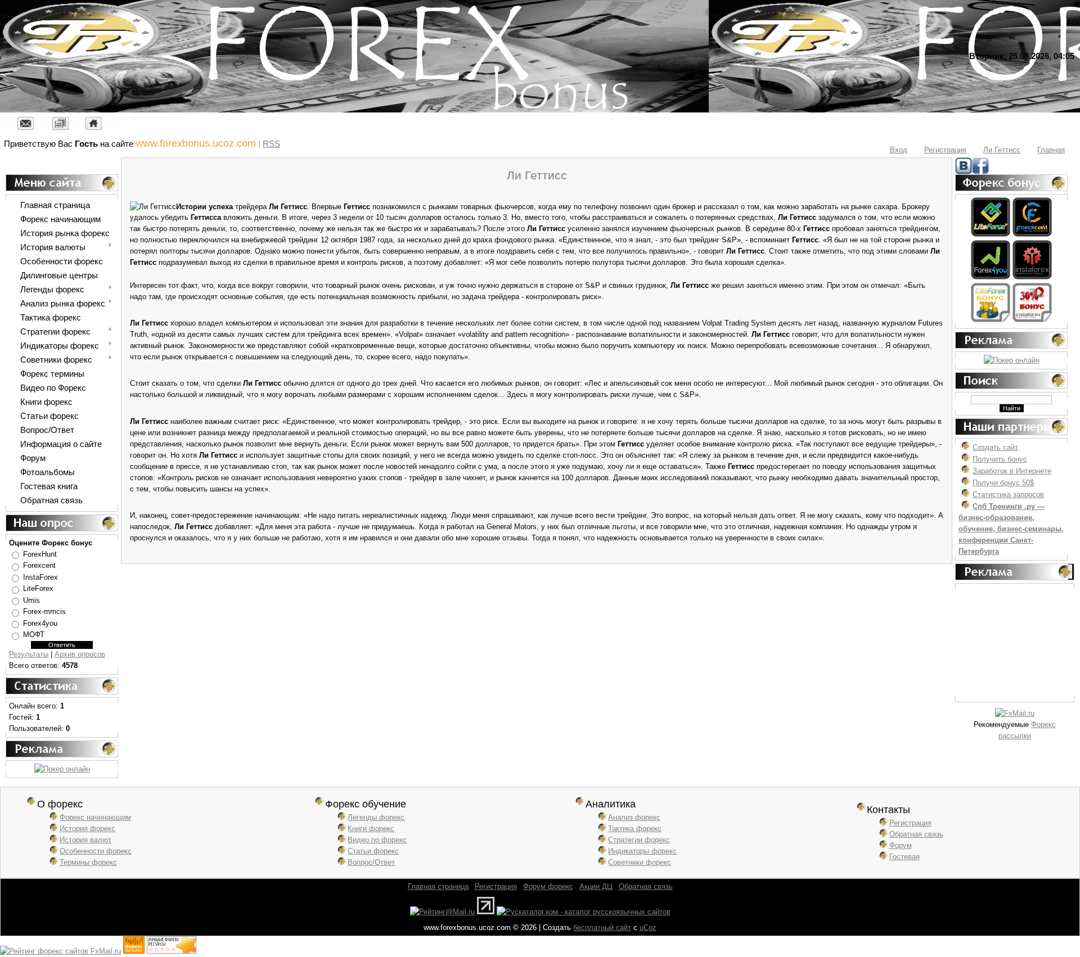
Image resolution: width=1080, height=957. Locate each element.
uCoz (648, 927)
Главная (1051, 150)
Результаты (28, 654)
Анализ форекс (634, 817)
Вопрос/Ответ (371, 862)
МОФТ (33, 635)
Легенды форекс (376, 817)
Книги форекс (371, 828)
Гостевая (904, 856)
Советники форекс (639, 862)
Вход (898, 150)
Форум (900, 845)
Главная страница (438, 886)
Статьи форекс (373, 851)
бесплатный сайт (602, 927)
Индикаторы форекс (642, 851)
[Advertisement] (1014, 642)
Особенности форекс (96, 851)
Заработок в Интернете (1012, 471)
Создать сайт (995, 447)
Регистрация (945, 150)
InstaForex (40, 577)
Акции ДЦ (596, 886)
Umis (31, 600)
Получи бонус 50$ (1003, 482)
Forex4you (40, 623)
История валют (85, 840)
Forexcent (39, 566)
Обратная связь (916, 834)
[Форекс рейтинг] (171, 951)
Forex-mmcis (44, 612)
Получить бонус (1000, 459)
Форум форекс (548, 886)
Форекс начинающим (95, 817)
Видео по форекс (377, 840)
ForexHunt (40, 554)
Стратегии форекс (639, 840)
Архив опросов (80, 654)
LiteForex (38, 589)
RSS (271, 143)
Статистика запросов (1008, 494)
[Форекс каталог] (134, 951)
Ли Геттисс (1001, 150)
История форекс (87, 828)
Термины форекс (88, 862)
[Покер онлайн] (62, 769)
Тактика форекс (635, 828)
